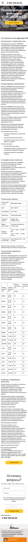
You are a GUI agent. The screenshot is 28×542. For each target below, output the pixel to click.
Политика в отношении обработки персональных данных (14, 504)
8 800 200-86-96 (14, 3)
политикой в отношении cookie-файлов (12, 533)
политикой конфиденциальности (12, 535)
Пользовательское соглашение (14, 507)
